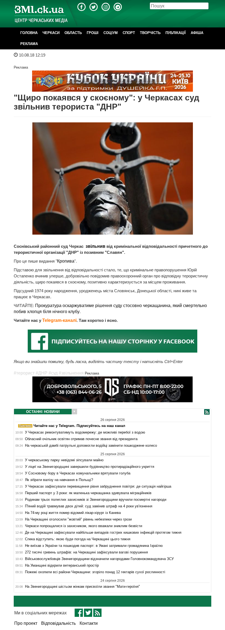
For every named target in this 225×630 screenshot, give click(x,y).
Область (73, 33)
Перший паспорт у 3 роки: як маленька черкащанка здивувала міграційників (88, 493)
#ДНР (41, 373)
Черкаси (51, 33)
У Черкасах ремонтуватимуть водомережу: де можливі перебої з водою (85, 432)
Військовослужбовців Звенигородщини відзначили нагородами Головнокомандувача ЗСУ (99, 559)
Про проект (25, 623)
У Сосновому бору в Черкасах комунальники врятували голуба (77, 473)
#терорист (24, 373)
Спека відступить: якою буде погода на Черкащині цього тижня (77, 539)
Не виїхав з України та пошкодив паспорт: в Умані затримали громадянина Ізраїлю (94, 546)
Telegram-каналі (59, 320)
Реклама (29, 44)
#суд (53, 373)
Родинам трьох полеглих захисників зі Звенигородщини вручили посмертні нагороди (95, 500)
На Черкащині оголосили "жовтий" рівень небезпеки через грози (78, 519)
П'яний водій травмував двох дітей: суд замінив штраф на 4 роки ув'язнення (88, 506)
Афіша (197, 33)
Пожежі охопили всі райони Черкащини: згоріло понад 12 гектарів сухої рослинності (95, 572)
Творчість (150, 33)
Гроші (93, 33)
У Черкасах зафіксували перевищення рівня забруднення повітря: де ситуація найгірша (98, 486)
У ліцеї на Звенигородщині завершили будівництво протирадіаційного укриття (89, 467)
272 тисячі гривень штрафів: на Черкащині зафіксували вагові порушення (86, 552)
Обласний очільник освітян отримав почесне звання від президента (81, 439)
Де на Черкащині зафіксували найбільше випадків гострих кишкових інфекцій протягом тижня (103, 533)
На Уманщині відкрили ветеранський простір (62, 565)
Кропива (65, 261)
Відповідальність (58, 623)
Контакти (89, 623)
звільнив (95, 246)
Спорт (129, 33)
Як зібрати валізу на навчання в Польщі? (59, 480)
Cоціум (110, 33)
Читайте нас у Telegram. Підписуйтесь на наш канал (78, 426)
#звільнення (71, 373)
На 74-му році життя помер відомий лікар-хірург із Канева (73, 513)
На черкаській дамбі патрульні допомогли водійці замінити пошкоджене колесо (91, 446)
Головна (29, 33)
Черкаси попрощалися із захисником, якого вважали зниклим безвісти (83, 526)
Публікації (175, 33)
